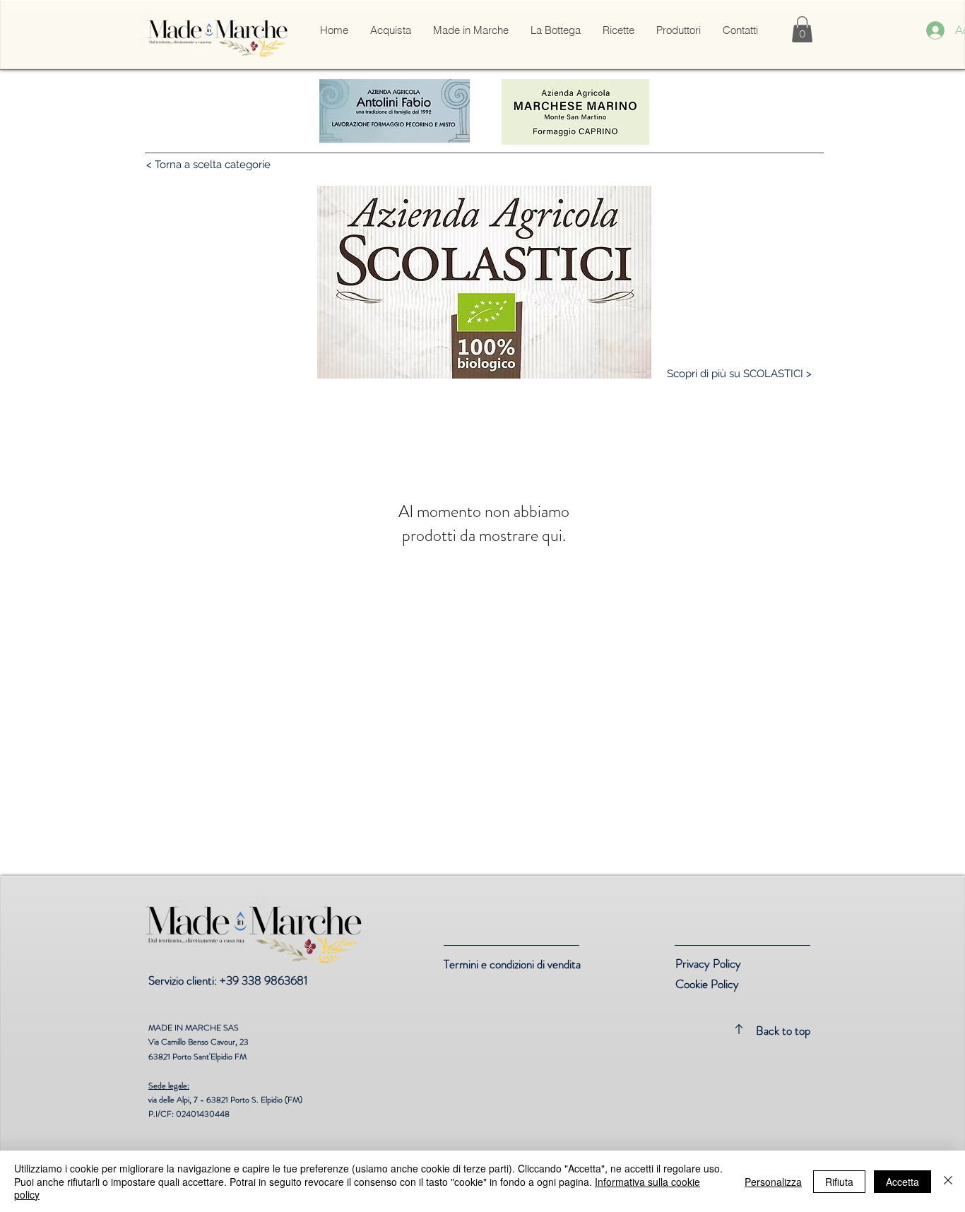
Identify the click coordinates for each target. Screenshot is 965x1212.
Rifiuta (839, 1182)
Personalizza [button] (773, 1182)
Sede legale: (168, 1085)
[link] (802, 29)
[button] (390, 30)
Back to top (783, 1030)
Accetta (902, 1182)
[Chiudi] (948, 1181)
